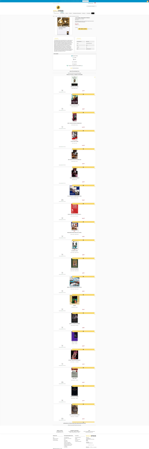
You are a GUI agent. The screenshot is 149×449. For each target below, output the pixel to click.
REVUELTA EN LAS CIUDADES (74, 396)
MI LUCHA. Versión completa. (74, 141)
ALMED (76, 88)
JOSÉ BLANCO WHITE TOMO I (74, 86)
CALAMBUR (77, 325)
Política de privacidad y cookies (68, 444)
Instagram (93, 445)
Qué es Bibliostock (66, 437)
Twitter (91, 445)
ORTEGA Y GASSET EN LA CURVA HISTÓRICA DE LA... (74, 214)
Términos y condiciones (67, 442)
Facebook (89, 445)
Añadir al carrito (83, 28)
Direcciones (76, 440)
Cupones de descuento (78, 441)
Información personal (78, 437)
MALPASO (76, 307)
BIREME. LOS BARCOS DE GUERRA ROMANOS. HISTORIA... (74, 287)
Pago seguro (65, 440)
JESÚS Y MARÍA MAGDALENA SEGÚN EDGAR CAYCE (74, 159)
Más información (85, 1)
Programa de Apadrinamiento (68, 445)
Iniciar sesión (65, 447)
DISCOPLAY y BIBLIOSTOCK (67, 443)
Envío (65, 439)
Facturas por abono (77, 439)
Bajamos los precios (55, 438)
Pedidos (76, 438)
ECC (53, 437)
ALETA (77, 161)
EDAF (77, 106)
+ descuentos (60, 110)
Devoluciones (66, 441)
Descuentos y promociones (67, 438)
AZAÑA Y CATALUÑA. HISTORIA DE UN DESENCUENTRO (74, 123)
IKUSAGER (76, 343)
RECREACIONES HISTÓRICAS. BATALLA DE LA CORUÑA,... (74, 232)
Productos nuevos (55, 439)
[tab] (74, 54)
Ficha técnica (79, 38)
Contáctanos (65, 446)
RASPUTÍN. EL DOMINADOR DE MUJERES (74, 323)
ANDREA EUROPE (77, 234)
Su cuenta (77, 435)
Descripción (56, 38)
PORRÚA (77, 398)
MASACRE (74, 305)
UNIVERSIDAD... (77, 416)
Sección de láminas (55, 440)
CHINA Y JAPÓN (75, 378)
